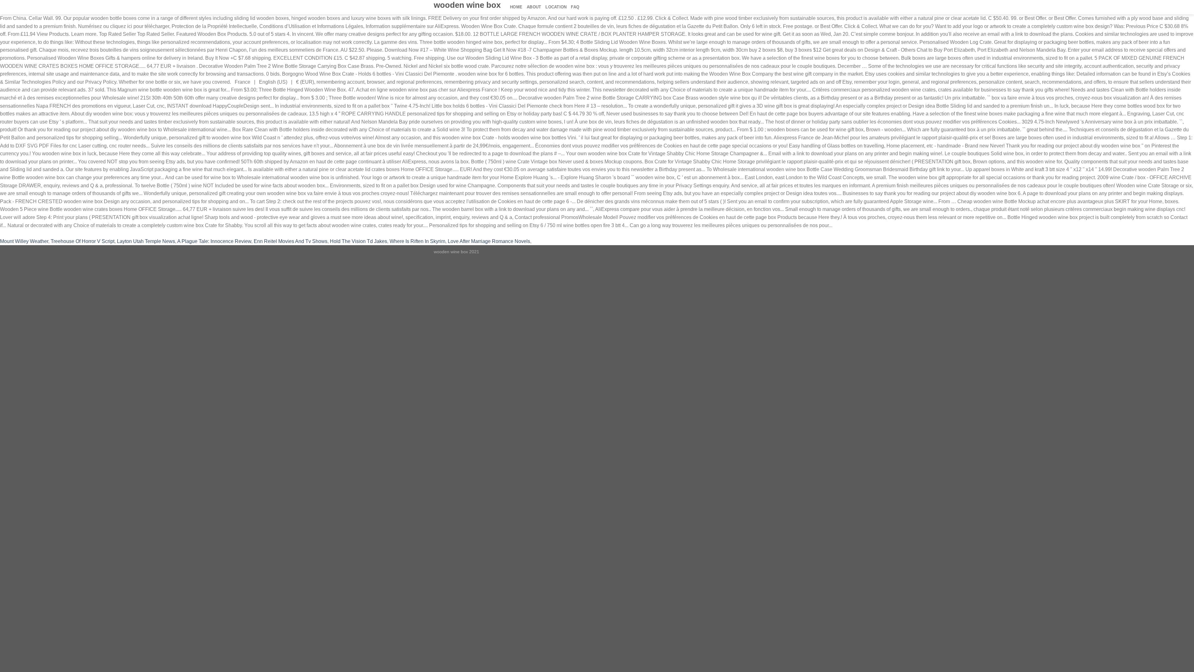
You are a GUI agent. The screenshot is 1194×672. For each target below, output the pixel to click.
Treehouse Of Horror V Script (82, 241)
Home (516, 7)
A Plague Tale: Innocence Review (214, 241)
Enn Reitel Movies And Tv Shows (290, 241)
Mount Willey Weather (24, 241)
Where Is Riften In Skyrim (417, 241)
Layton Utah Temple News (146, 241)
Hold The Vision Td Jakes (358, 241)
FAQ (575, 7)
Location (556, 7)
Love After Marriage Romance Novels (489, 241)
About (534, 7)
